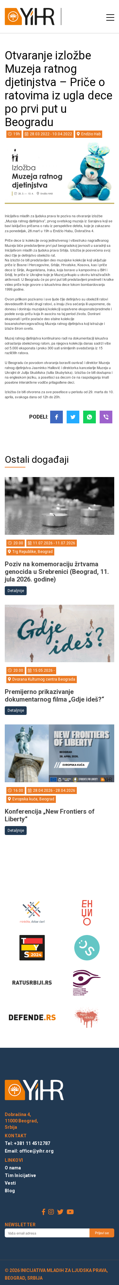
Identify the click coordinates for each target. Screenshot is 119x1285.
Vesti (10, 1183)
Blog (10, 1190)
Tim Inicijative (20, 1175)
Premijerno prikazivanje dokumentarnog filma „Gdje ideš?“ (54, 695)
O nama (13, 1167)
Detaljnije (16, 591)
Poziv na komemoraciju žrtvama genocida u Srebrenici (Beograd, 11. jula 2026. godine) (57, 571)
